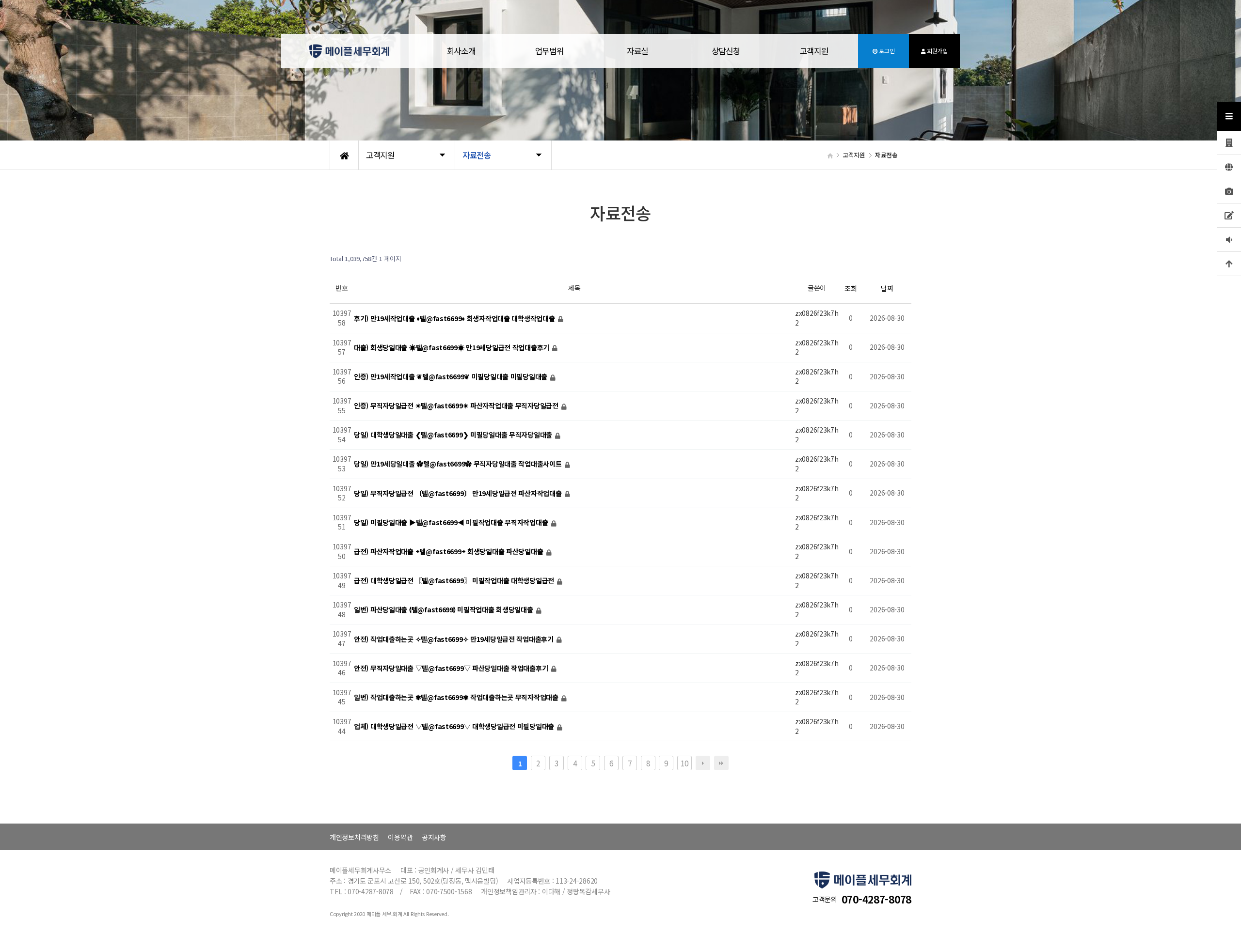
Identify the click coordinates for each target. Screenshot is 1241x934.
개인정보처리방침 (354, 837)
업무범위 (549, 51)
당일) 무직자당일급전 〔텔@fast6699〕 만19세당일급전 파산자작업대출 (458, 493)
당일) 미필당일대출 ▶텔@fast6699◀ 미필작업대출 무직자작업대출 (452, 522)
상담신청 (726, 51)
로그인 (885, 51)
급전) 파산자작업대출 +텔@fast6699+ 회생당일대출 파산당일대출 (449, 551)
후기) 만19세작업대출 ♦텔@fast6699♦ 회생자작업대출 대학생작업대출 (455, 318)
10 (684, 763)
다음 (703, 763)
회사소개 (461, 51)
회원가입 (936, 51)
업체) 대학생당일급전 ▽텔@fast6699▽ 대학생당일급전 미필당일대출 (455, 727)
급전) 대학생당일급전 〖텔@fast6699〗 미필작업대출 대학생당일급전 (455, 581)
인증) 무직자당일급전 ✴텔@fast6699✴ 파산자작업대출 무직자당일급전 (457, 405)
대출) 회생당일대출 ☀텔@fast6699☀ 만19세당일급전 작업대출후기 (452, 347)
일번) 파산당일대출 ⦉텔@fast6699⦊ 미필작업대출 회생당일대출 (444, 610)
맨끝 (721, 763)
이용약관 (400, 837)
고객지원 (814, 51)
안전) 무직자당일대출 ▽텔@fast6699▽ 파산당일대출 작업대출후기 (452, 668)
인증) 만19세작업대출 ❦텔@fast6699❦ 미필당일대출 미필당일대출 (451, 376)
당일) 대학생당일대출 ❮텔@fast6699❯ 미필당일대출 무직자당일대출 (454, 435)
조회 (850, 288)
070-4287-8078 (876, 899)
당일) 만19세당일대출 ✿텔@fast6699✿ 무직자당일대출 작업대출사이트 (458, 464)
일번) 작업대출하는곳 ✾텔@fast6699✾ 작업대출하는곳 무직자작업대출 (457, 697)
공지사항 (434, 837)
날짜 (887, 288)
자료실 (637, 51)
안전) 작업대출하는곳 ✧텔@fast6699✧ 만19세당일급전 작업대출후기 (455, 639)
